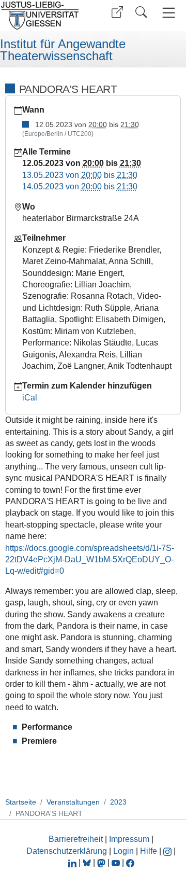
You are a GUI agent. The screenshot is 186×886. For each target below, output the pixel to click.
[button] (117, 12)
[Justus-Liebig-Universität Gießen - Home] (43, 15)
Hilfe (148, 851)
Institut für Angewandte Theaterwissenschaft (63, 50)
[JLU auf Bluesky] (88, 862)
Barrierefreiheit (76, 839)
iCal (29, 397)
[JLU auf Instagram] (168, 851)
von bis (79, 175)
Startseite (20, 802)
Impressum (129, 839)
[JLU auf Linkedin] (73, 862)
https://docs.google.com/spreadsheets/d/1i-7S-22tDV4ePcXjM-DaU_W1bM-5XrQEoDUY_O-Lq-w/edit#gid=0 (89, 560)
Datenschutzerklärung (66, 851)
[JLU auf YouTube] (116, 862)
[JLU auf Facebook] (130, 862)
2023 (118, 802)
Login (124, 851)
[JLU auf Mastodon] (102, 862)
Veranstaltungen (73, 802)
